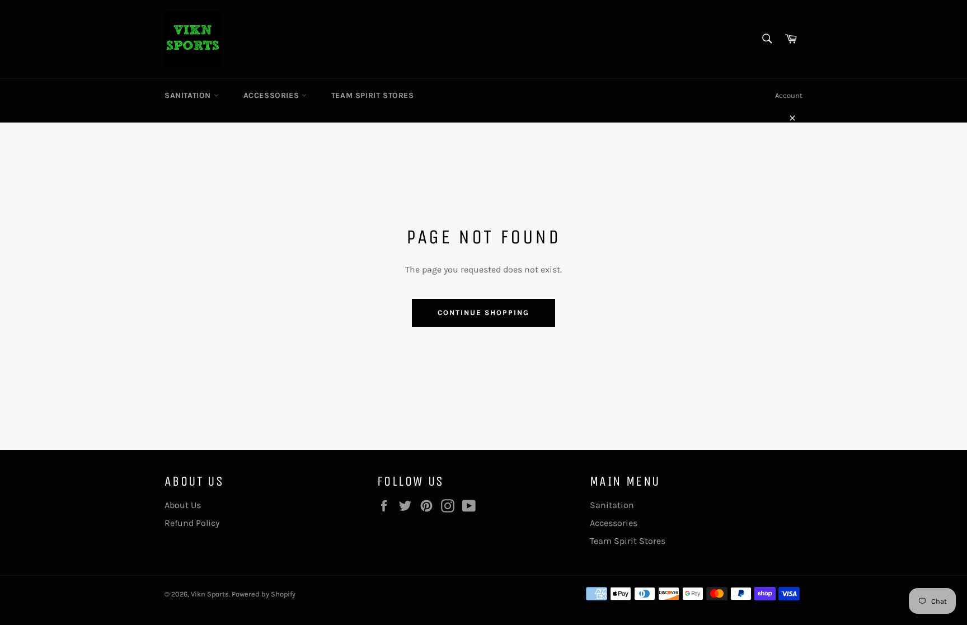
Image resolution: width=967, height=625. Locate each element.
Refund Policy (192, 523)
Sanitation (189, 95)
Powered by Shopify (263, 594)
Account (788, 95)
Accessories (272, 95)
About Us (183, 505)
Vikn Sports (210, 594)
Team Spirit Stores (372, 95)
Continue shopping (483, 312)
